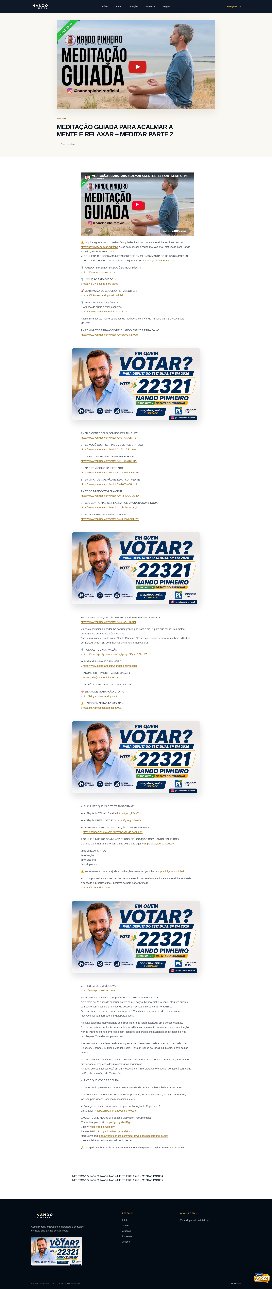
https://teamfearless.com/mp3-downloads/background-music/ (133, 1135)
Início (105, 6)
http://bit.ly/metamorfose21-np (158, 260)
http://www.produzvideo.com (99, 990)
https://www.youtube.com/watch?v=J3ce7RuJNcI (108, 622)
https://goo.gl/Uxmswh (102, 1126)
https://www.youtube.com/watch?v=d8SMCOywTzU (110, 472)
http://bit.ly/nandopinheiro (172, 871)
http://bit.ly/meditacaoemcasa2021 (102, 707)
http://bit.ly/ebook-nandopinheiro (101, 696)
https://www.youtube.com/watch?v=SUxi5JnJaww (109, 449)
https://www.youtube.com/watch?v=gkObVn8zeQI (109, 507)
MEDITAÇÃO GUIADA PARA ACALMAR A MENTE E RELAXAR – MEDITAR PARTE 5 (117, 1180)
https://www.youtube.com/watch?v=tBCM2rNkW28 (109, 334)
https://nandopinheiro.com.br (99, 272)
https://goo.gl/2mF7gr (119, 1122)
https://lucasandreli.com (96, 887)
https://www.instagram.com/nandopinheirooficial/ (110, 665)
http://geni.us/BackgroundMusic (114, 1131)
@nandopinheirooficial (194, 1220)
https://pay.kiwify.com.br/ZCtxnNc (99, 247)
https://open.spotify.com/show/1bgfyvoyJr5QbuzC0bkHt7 (115, 654)
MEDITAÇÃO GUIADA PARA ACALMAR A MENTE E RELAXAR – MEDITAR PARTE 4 (117, 1176)
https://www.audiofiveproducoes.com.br (105, 311)
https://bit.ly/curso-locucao (159, 843)
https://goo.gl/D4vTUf (129, 813)
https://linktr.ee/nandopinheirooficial (103, 295)
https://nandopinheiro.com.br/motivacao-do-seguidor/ (113, 832)
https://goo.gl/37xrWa (129, 820)
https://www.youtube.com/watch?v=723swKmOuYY (110, 519)
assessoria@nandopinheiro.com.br (102, 677)
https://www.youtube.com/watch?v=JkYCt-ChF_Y (108, 437)
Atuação (133, 6)
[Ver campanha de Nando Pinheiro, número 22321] (262, 1278)
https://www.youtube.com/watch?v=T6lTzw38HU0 (109, 484)
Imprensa (150, 6)
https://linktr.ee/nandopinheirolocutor (116, 1110)
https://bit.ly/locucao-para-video (100, 283)
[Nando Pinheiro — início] (40, 6)
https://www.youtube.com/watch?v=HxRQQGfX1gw (110, 495)
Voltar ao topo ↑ (235, 1283)
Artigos (166, 6)
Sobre (118, 6)
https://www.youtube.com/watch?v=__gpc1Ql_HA (109, 461)
